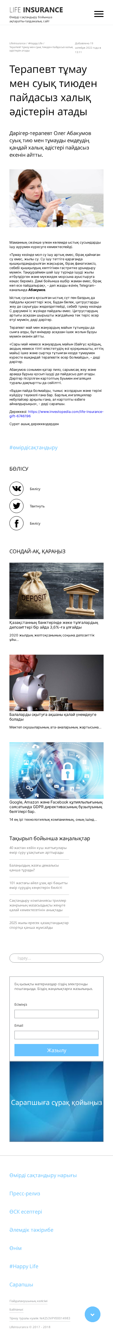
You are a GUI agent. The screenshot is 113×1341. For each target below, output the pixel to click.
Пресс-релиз (24, 1193)
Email (18, 1025)
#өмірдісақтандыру (33, 447)
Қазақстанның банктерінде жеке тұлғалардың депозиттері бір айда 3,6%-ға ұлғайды (53, 625)
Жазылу (56, 1050)
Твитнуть (37, 506)
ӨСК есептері (25, 1211)
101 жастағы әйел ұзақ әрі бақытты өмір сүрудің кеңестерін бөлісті (38, 885)
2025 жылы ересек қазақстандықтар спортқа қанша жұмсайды (39, 925)
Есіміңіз (20, 1004)
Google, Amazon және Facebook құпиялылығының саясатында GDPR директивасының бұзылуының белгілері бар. (56, 807)
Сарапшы (21, 1284)
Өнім (15, 1248)
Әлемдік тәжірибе (31, 1229)
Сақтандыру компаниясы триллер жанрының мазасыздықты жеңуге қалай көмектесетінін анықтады (37, 905)
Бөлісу (35, 488)
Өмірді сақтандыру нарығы (43, 1175)
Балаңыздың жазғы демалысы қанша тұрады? (34, 867)
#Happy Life (23, 1266)
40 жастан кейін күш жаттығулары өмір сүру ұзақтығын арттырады (38, 850)
